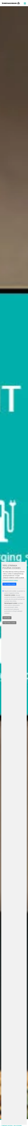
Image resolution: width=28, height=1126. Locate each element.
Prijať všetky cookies (9, 584)
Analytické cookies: (9, 595)
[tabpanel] (14, 560)
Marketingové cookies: (10, 603)
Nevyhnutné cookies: (10, 591)
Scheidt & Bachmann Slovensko (11, 3)
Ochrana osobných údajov (10, 580)
